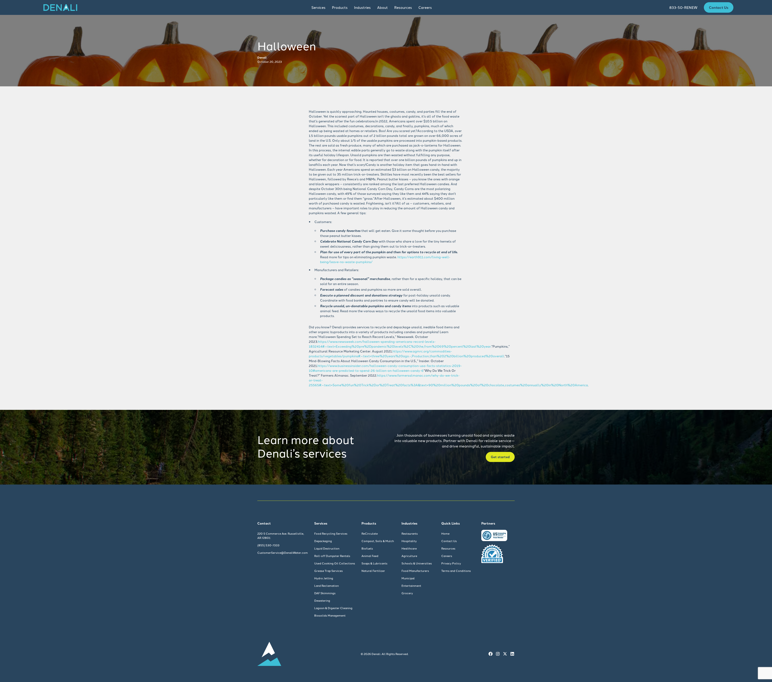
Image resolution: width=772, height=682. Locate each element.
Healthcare (409, 548)
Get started (500, 457)
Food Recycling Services (330, 533)
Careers (425, 7)
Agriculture (409, 556)
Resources (448, 548)
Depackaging (323, 541)
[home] (60, 7)
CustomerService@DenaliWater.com (282, 553)
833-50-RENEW (683, 7)
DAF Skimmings (325, 593)
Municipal (408, 578)
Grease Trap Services (328, 571)
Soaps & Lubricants (374, 563)
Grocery (407, 593)
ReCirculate (369, 533)
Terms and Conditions (456, 571)
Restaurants (409, 533)
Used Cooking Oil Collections (334, 563)
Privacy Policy (451, 563)
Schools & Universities (416, 563)
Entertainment (411, 586)
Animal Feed (369, 556)
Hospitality (409, 541)
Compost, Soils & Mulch (377, 541)
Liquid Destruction (326, 548)
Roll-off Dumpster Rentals (332, 556)
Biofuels (367, 548)
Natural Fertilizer (373, 571)
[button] (318, 7)
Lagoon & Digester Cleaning (333, 608)
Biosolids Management (330, 615)
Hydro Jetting (323, 578)
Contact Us (718, 7)
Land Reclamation (326, 586)
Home (445, 533)
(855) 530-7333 (268, 545)
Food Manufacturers (415, 571)
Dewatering (322, 600)
